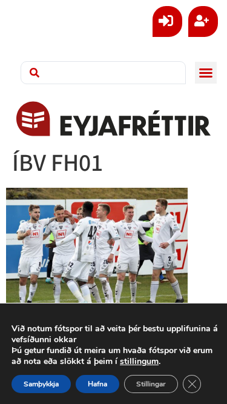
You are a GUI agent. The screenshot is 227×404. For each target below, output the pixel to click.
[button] (206, 73)
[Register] (203, 21)
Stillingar (151, 384)
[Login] (167, 21)
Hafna (97, 384)
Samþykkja (41, 384)
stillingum (139, 361)
